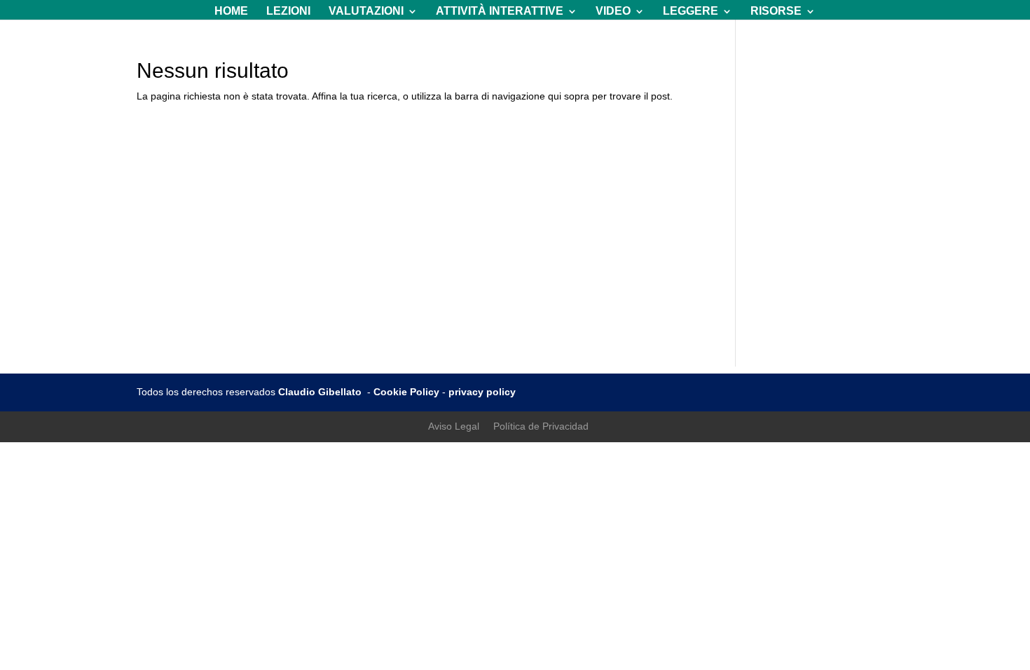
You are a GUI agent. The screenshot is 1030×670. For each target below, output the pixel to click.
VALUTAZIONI (366, 11)
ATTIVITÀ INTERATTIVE (499, 11)
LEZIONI (288, 11)
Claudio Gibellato (321, 391)
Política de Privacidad (541, 426)
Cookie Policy (406, 391)
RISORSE (776, 11)
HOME (231, 11)
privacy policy (482, 391)
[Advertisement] (515, 268)
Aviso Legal (453, 426)
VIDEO (613, 11)
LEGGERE (690, 11)
